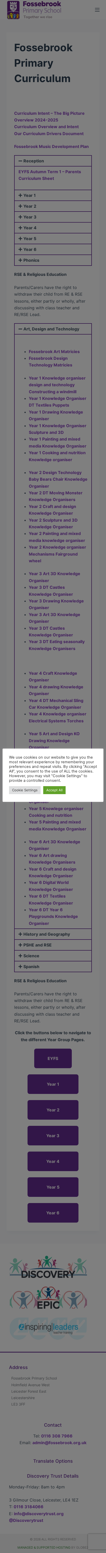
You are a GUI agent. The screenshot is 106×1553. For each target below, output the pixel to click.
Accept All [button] (54, 790)
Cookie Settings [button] (25, 790)
